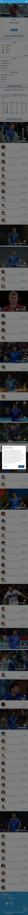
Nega (6, 466)
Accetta (21, 466)
